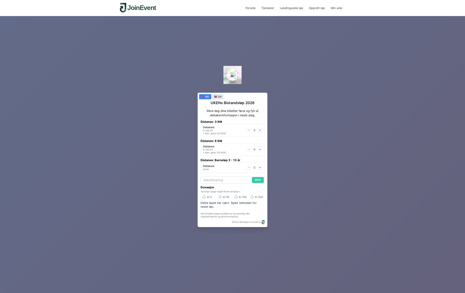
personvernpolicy (229, 216)
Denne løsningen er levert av (247, 222)
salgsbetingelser (209, 216)
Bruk (258, 179)
